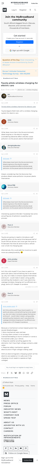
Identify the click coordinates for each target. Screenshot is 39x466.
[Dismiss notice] (36, 60)
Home (33, 386)
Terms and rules (8, 386)
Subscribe (28, 460)
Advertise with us (14, 425)
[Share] (34, 103)
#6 (37, 267)
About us (9, 422)
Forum (7, 406)
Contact (8, 428)
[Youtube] (21, 448)
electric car (21, 89)
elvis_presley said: (9, 306)
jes (4, 89)
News (7, 400)
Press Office (11, 403)
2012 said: (6, 158)
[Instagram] (26, 448)
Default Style (8, 382)
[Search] (35, 10)
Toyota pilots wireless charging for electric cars (18, 107)
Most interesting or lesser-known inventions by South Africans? (18, 62)
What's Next (11, 412)
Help (27, 386)
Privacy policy (19, 386)
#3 (37, 154)
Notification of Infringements (13, 437)
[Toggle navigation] (2, 3)
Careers (8, 431)
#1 (37, 103)
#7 (37, 302)
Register (19, 42)
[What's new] (30, 10)
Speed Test (10, 418)
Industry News (12, 409)
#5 (37, 233)
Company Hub (11, 415)
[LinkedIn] (16, 448)
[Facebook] (6, 448)
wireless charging (31, 89)
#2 (37, 128)
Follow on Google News (18, 453)
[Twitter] (11, 448)
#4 (37, 193)
